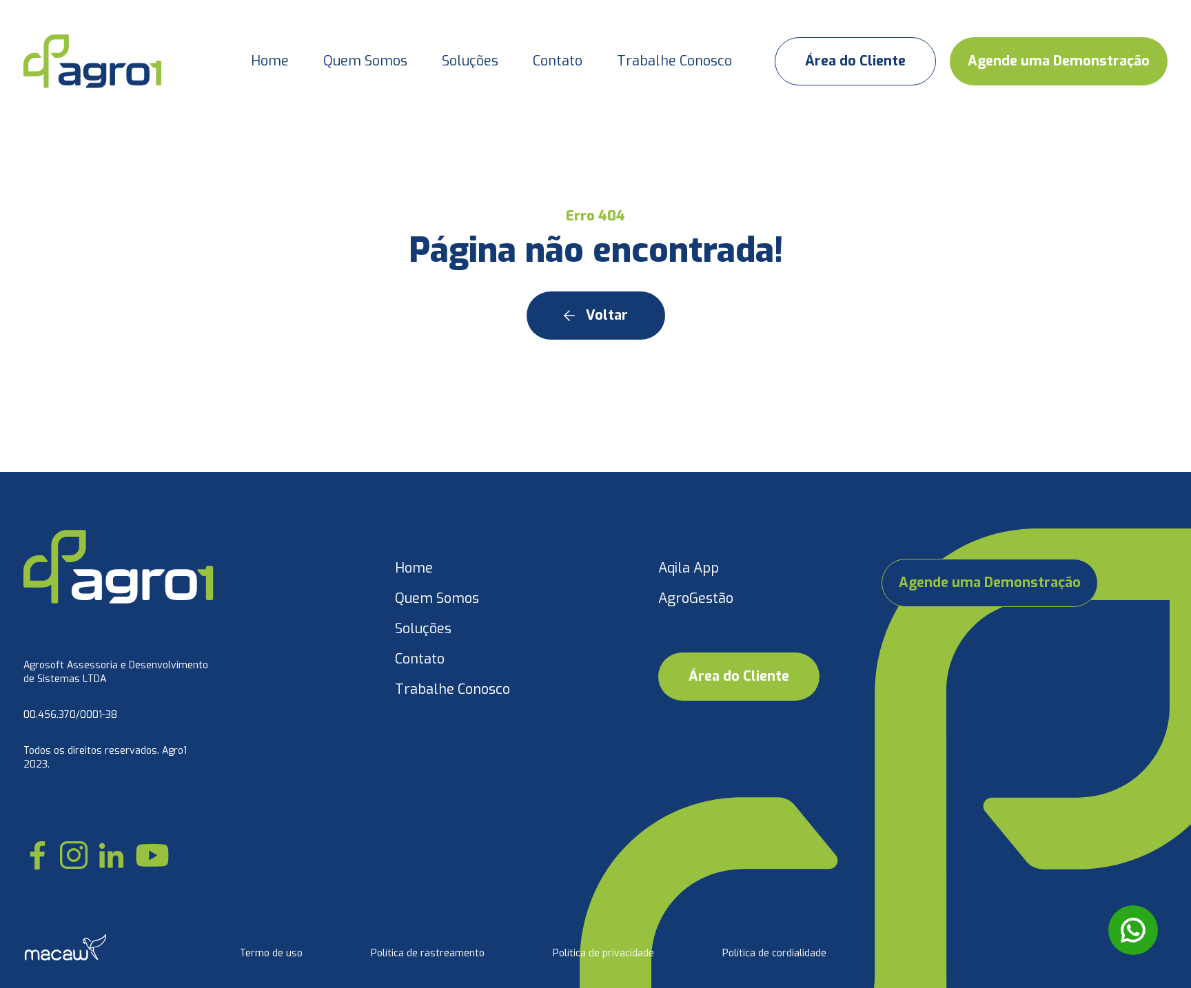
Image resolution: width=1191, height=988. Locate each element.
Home (270, 61)
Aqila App (688, 568)
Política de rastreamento (428, 953)
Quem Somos (365, 61)
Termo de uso (271, 953)
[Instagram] (74, 855)
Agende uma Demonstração (1059, 61)
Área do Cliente (855, 61)
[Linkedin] (111, 855)
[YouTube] (152, 855)
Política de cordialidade (774, 953)
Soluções (470, 61)
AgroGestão (695, 598)
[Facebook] (37, 855)
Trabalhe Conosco (674, 61)
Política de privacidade (603, 953)
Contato (557, 61)
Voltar (607, 315)
